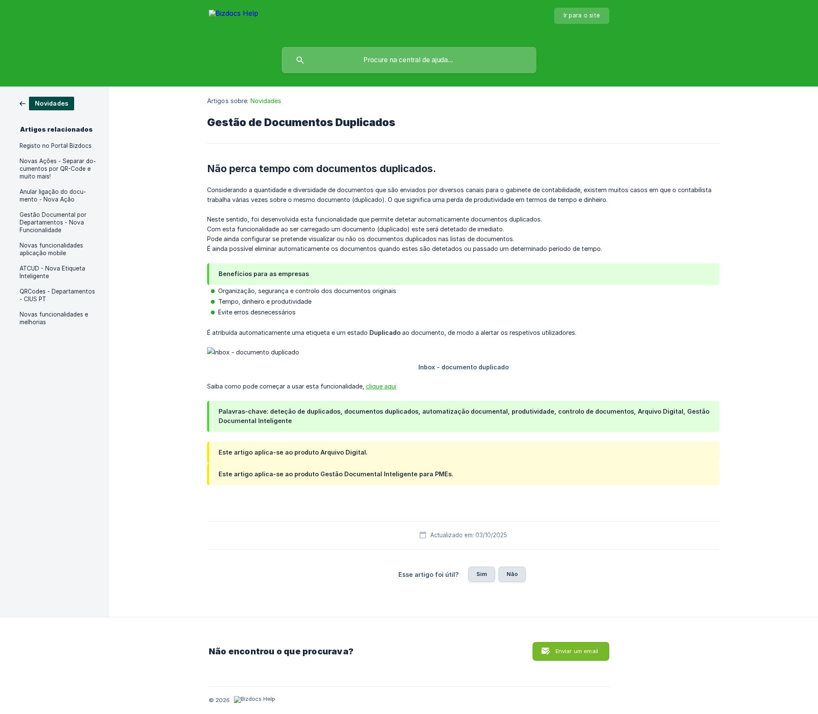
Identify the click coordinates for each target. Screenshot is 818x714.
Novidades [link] (266, 100)
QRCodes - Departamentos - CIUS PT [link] (57, 295)
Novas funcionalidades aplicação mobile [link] (51, 249)
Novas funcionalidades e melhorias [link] (54, 318)
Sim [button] (481, 573)
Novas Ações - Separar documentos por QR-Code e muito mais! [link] (58, 169)
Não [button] (512, 573)
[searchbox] (409, 60)
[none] (233, 21)
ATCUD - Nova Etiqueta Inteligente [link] (52, 272)
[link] (47, 103)
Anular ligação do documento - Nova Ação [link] (53, 195)
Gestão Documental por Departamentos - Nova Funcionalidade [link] (53, 222)
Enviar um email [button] (577, 651)
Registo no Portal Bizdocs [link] (56, 145)
